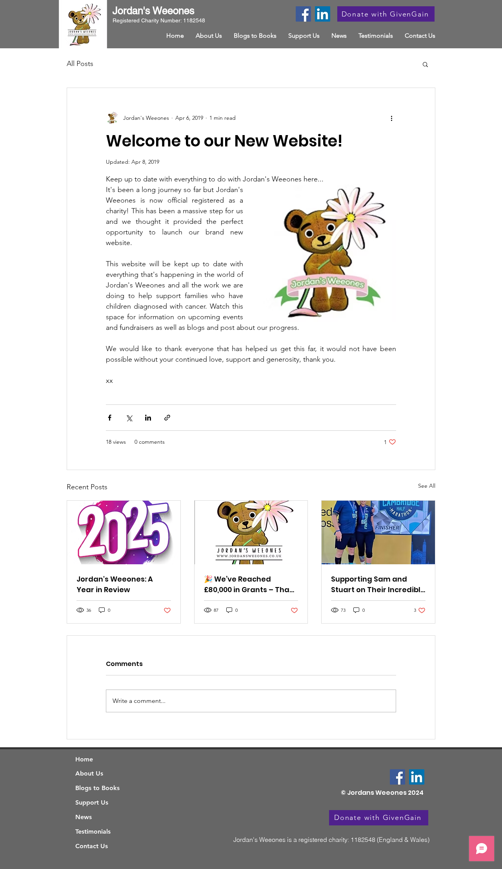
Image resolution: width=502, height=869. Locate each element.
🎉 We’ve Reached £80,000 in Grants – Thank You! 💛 (251, 584)
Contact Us (91, 846)
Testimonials (93, 831)
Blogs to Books (97, 788)
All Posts (80, 63)
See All (426, 485)
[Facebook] (303, 14)
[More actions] (391, 118)
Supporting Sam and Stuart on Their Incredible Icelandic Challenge (378, 584)
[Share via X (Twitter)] (129, 417)
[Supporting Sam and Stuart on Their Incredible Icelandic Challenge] (378, 532)
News (83, 817)
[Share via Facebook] (109, 417)
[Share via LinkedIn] (148, 417)
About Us (89, 773)
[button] (425, 64)
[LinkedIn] (322, 14)
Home (84, 759)
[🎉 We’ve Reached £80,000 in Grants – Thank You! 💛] (251, 532)
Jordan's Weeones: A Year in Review (114, 584)
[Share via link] (167, 417)
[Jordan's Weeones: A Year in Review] (123, 532)
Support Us (91, 802)
